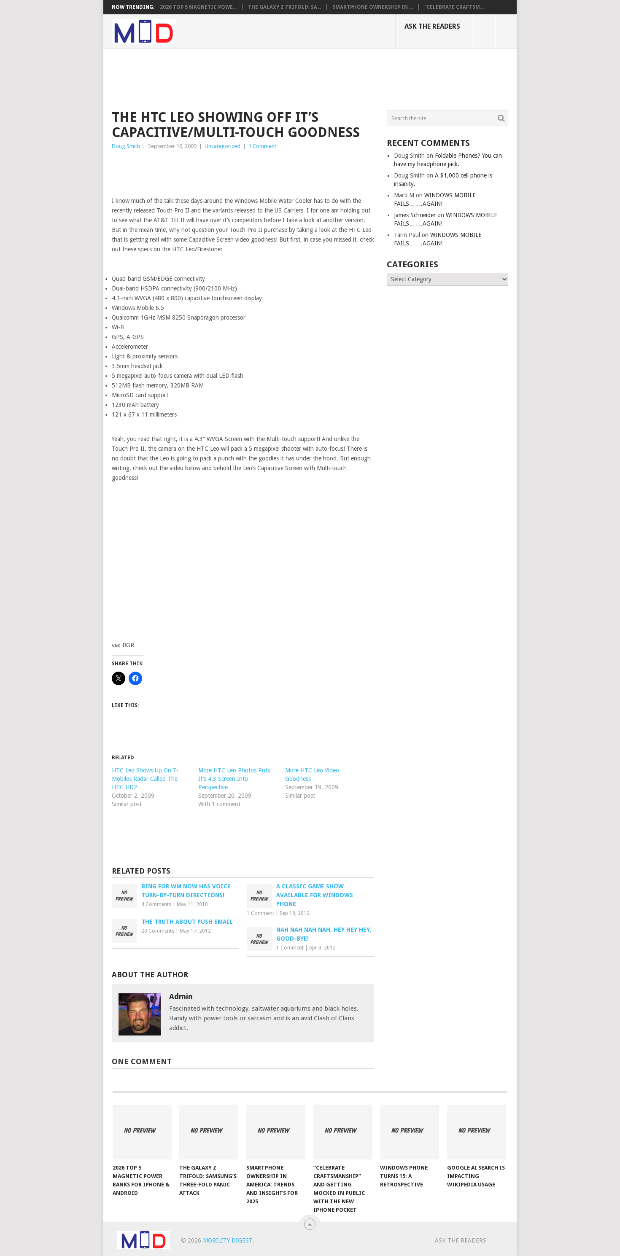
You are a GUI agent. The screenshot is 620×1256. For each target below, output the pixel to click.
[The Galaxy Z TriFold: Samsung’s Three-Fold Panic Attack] (208, 1132)
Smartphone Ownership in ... (372, 7)
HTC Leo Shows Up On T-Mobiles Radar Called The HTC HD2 (145, 779)
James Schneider (415, 215)
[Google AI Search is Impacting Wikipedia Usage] (476, 1132)
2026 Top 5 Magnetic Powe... (198, 7)
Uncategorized (222, 146)
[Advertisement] (265, 78)
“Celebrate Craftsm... (454, 7)
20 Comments (157, 931)
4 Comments (156, 904)
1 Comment (262, 146)
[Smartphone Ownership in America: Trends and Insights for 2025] (275, 1132)
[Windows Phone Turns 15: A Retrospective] (409, 1132)
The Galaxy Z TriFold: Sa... (284, 7)
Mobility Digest (227, 1240)
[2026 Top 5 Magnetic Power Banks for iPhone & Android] (142, 1132)
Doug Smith (126, 146)
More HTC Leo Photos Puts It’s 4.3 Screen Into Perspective (234, 779)
